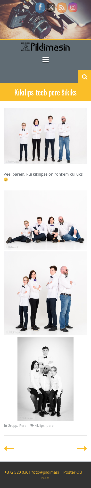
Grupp (12, 425)
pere (50, 425)
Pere (22, 425)
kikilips (40, 425)
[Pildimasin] (45, 46)
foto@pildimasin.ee (45, 475)
